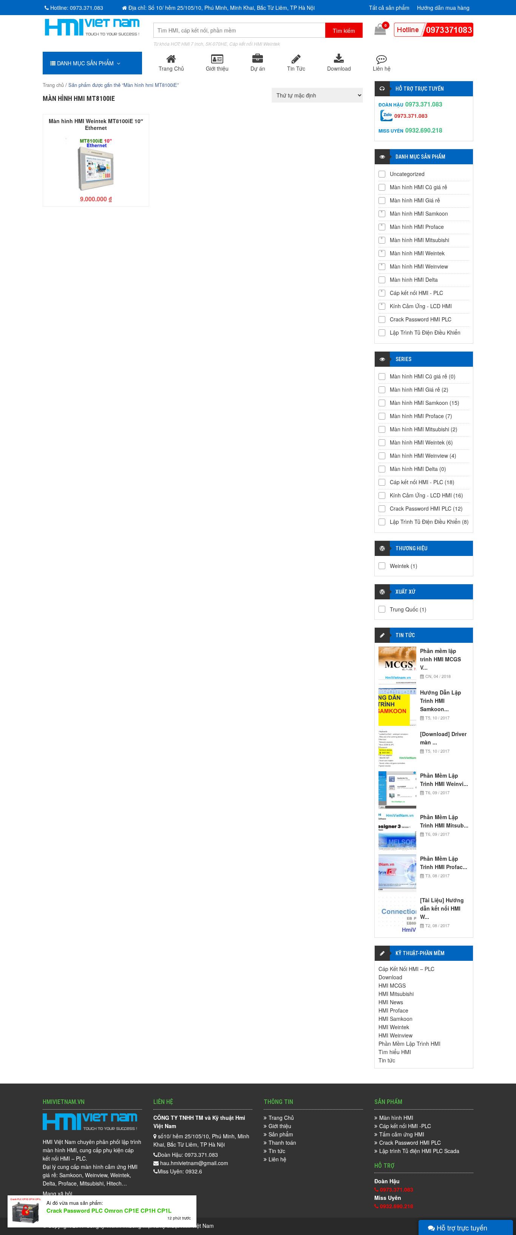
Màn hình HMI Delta (414, 279)
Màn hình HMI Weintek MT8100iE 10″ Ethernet (96, 124)
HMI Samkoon (395, 1018)
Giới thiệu (217, 68)
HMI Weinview (395, 1035)
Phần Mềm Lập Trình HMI (409, 1043)
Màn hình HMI (396, 1117)
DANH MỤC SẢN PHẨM (86, 63)
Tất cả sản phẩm (389, 7)
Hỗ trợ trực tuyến (461, 1227)
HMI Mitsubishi (396, 993)
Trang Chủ (171, 68)
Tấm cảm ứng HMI (401, 1134)
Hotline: (76, 7)
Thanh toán (282, 1142)
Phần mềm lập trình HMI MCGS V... (440, 659)
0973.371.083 (423, 104)
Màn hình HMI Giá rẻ (415, 200)
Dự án (257, 68)
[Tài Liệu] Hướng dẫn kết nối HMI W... (442, 908)
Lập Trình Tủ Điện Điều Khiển (425, 332)
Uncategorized (407, 174)
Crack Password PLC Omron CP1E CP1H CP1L (108, 1210)
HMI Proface (393, 1010)
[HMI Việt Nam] (92, 33)
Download (339, 68)
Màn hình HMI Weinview (419, 266)
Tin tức (387, 1060)
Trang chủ (53, 84)
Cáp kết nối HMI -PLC (405, 1126)
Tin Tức (296, 68)
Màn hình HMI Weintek (417, 253)
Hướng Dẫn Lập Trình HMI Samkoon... (440, 701)
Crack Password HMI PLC (420, 319)
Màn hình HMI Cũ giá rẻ (418, 187)
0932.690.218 (423, 130)
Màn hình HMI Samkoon (419, 213)
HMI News (391, 1002)
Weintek (399, 566)
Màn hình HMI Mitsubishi (419, 240)
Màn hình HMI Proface (417, 226)
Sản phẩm (281, 1134)
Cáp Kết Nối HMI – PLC (406, 969)
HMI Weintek (394, 1027)
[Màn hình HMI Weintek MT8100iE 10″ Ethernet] (96, 164)
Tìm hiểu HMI (395, 1052)
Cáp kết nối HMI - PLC (416, 292)
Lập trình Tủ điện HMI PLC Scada (419, 1151)
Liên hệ (382, 68)
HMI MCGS (392, 985)
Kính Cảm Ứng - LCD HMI (421, 306)
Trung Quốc (404, 609)
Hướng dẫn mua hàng (443, 7)
